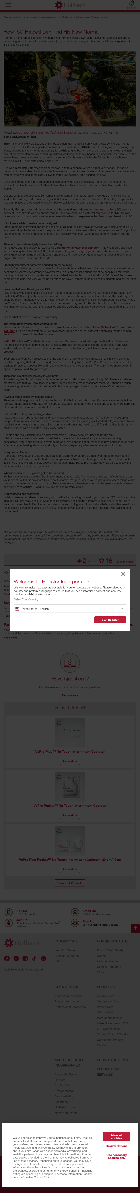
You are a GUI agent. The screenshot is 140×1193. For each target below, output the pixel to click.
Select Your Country (26, 599)
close (123, 574)
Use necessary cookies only (116, 1156)
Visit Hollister (110, 619)
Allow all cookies (116, 1136)
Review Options (116, 1146)
